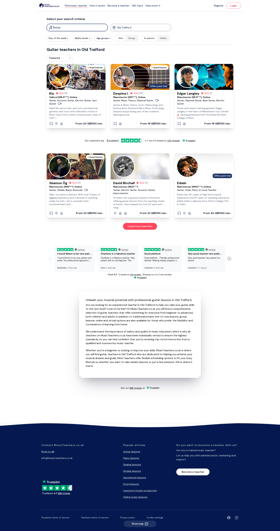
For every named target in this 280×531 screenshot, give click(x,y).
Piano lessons (131, 458)
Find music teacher (76, 5)
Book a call (47, 451)
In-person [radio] (149, 38)
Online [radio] (163, 38)
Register (219, 5)
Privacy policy (127, 517)
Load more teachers (140, 226)
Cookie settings (155, 517)
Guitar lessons (131, 451)
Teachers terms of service (95, 517)
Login (233, 5)
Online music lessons (135, 497)
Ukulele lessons (132, 471)
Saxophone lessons (134, 477)
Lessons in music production (140, 490)
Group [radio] (131, 38)
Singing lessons (132, 464)
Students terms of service (55, 517)
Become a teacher (118, 5)
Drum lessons (131, 484)
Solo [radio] (120, 38)
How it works (97, 5)
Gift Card (137, 5)
